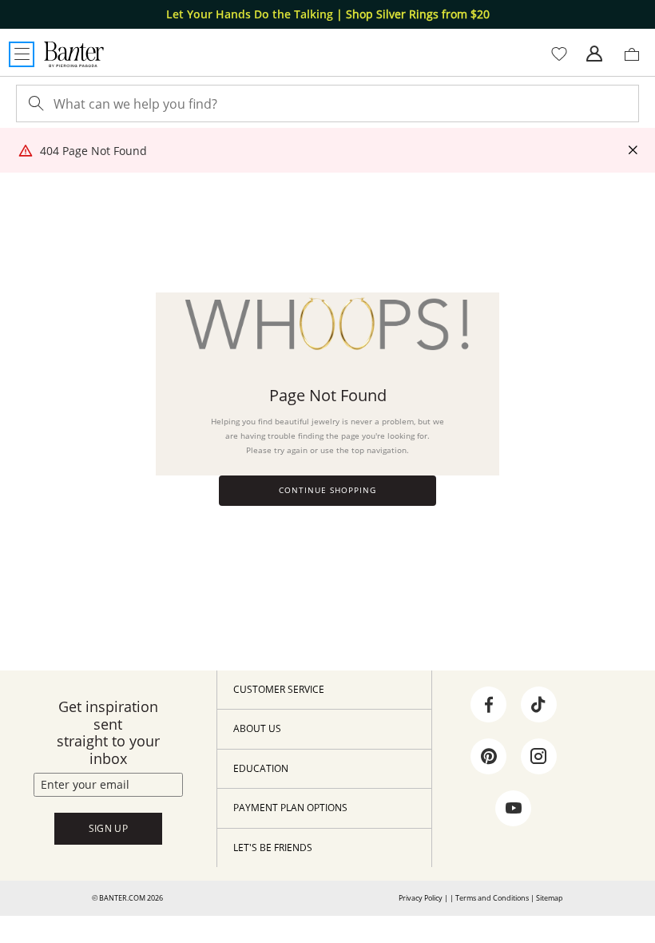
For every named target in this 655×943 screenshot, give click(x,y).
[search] (34, 103)
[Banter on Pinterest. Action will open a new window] (488, 756)
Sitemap (549, 898)
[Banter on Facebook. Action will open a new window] (488, 704)
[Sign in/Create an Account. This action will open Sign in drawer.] (594, 54)
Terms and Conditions (492, 898)
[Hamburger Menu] (21, 54)
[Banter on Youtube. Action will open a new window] (513, 808)
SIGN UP (109, 828)
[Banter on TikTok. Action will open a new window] (538, 704)
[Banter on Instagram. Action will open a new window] (538, 756)
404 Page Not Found (93, 150)
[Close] (632, 150)
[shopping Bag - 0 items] (637, 60)
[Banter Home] (74, 54)
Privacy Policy (421, 898)
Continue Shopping (327, 490)
